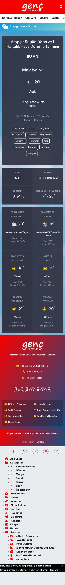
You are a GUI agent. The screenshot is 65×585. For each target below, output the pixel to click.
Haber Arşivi (14, 422)
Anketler (15, 520)
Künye (10, 433)
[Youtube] (38, 389)
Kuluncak (19, 147)
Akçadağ (19, 128)
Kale (46, 141)
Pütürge (32, 147)
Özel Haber (22, 490)
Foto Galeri (17, 493)
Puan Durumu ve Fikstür (48, 410)
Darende (31, 135)
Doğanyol (20, 141)
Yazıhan (45, 147)
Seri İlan (15, 509)
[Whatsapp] (43, 389)
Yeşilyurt (32, 153)
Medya (43, 18)
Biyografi (16, 517)
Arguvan (44, 128)
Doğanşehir (46, 135)
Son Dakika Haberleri (47, 416)
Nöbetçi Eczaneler (17, 404)
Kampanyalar (52, 433)
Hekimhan (34, 141)
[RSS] (48, 389)
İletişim (18, 433)
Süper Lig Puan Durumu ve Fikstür (35, 547)
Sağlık (55, 18)
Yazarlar (15, 501)
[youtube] (46, 451)
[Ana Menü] (3, 7)
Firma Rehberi (18, 505)
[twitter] (24, 451)
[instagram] (35, 451)
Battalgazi (17, 135)
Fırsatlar (40, 433)
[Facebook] (16, 389)
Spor (18, 486)
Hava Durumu (44, 404)
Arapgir (32, 128)
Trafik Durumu (14, 410)
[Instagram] (32, 389)
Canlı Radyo (28, 433)
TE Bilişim (40, 442)
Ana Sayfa (16, 459)
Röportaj (16, 513)
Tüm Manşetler (15, 416)
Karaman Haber (12, 18)
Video (14, 497)
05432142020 (34, 372)
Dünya (19, 482)
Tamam (54, 570)
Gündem (30, 18)
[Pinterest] (27, 389)
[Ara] (61, 7)
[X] (21, 389)
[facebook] (13, 451)
